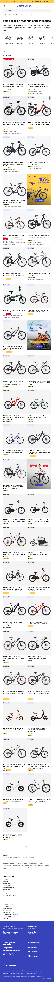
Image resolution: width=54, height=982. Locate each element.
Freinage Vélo (6, 889)
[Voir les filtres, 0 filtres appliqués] (5, 51)
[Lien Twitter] (7, 954)
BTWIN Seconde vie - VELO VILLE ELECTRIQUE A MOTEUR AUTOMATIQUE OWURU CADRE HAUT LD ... (39, 766)
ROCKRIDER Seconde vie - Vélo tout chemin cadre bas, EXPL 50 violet (13, 451)
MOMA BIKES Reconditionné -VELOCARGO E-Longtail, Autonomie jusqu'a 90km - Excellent (38, 86)
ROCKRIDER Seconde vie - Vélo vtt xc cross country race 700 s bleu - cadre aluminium (14, 658)
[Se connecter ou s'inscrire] (46, 6)
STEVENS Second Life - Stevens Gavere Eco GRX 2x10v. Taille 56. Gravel (14, 201)
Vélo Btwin (5, 918)
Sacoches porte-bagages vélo (10, 914)
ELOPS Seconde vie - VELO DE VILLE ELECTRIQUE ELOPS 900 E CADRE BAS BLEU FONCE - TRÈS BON (14, 486)
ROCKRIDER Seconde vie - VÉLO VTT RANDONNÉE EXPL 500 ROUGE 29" (38, 623)
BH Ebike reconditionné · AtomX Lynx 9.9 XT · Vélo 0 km (38, 163)
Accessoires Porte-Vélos (9, 916)
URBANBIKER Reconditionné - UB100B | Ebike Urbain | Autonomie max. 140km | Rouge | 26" (39, 124)
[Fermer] (50, 2)
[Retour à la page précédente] (21, 846)
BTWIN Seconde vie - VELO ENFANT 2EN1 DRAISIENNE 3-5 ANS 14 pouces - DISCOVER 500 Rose (39, 589)
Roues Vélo (5, 879)
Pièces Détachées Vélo (8, 887)
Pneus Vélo (5, 881)
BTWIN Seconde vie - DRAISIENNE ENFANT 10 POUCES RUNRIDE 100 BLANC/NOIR (12, 835)
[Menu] (4, 6)
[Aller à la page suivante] (32, 846)
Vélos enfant (20, 43)
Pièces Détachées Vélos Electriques (12, 895)
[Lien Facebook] (4, 954)
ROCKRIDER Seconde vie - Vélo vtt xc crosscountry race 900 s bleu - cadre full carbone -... (14, 693)
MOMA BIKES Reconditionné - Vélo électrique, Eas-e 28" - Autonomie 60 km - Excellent (14, 164)
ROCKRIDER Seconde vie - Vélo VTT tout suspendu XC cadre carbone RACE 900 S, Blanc (14, 554)
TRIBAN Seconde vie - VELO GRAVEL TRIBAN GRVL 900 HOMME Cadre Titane (39, 311)
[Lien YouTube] (10, 954)
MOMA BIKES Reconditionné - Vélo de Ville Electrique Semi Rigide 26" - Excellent (38, 237)
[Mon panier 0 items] (49, 6)
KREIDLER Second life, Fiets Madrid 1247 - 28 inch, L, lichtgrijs (39, 274)
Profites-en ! (39, 485)
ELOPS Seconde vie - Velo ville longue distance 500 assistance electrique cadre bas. (38, 417)
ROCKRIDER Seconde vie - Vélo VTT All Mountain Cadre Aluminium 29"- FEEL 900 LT (14, 766)
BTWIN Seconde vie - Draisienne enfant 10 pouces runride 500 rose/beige (14, 729)
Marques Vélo (6, 883)
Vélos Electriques (8, 43)
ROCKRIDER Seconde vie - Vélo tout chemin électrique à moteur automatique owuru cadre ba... (13, 382)
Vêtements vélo (7, 910)
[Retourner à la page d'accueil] (25, 6)
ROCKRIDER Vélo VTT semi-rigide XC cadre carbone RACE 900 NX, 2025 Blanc (13, 86)
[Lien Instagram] (13, 954)
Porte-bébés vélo (7, 906)
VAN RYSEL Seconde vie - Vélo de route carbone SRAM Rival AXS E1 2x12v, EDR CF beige (39, 382)
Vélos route (42, 43)
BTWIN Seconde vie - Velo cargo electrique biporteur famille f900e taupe (37, 554)
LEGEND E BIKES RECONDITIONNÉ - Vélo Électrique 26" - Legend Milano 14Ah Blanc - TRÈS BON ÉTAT (14, 124)
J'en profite (39, 346)
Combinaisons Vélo (7, 902)
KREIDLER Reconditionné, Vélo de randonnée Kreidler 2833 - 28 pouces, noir (14, 275)
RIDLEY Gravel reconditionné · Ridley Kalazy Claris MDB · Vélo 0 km (13, 236)
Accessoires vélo (7, 885)
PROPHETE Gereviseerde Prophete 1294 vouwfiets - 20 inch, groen (14, 311)
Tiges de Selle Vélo (7, 908)
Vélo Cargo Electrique (8, 912)
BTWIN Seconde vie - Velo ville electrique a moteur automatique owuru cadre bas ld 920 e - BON (13, 589)
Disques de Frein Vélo (8, 904)
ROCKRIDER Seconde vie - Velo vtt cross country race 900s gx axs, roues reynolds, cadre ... (39, 801)
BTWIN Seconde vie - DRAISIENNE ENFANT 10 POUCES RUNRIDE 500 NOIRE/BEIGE (37, 729)
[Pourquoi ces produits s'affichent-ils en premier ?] (3, 55)
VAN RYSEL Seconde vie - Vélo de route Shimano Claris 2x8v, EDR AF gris (39, 657)
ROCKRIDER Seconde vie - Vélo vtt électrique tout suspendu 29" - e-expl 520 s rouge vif (14, 417)
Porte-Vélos (6, 893)
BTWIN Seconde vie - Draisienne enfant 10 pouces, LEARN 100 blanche (14, 800)
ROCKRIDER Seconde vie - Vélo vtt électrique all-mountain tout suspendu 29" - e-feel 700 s (14, 348)
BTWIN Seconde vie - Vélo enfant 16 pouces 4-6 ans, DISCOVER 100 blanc (38, 520)
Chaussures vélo (7, 891)
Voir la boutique (39, 200)
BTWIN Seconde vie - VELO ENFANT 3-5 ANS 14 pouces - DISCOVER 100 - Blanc (14, 520)
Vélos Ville (31, 43)
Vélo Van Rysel (6, 900)
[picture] (15, 70)
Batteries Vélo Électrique (9, 898)
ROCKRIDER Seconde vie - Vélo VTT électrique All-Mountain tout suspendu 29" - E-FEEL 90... (39, 452)
